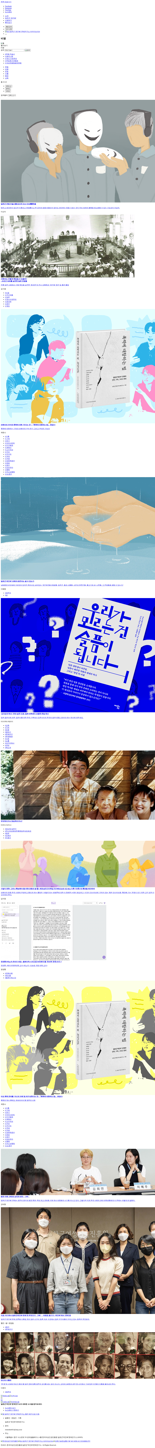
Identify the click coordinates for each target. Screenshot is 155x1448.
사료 (7, 293)
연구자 (8, 454)
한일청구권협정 (11, 61)
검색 (2, 50)
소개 (6, 16)
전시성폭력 (10, 472)
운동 (6, 71)
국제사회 (9, 973)
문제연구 (9, 734)
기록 (7, 436)
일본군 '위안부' (10, 18)
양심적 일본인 (10, 829)
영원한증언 (10, 461)
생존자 (8, 593)
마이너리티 (10, 443)
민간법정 (9, 445)
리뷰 (7, 730)
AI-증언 (8, 474)
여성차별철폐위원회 (13, 63)
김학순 (8, 835)
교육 (6, 78)
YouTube (8, 10)
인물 (6, 74)
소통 (7, 741)
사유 (7, 739)
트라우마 (9, 467)
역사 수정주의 (11, 59)
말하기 (8, 732)
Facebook (8, 6)
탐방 (6, 76)
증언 (7, 304)
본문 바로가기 (6, 2)
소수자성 (9, 450)
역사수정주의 (10, 299)
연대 (7, 456)
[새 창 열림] (22, 31)
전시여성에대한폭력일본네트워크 (18, 831)
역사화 (8, 975)
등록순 (8, 88)
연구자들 (9, 295)
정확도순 (8, 86)
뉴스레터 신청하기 (12, 1410)
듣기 (7, 441)
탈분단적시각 (10, 978)
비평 (6, 69)
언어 (7, 452)
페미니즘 (9, 56)
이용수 (8, 838)
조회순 (8, 91)
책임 (7, 306)
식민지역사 (9, 743)
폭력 (7, 470)
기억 (7, 439)
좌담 (7, 463)
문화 (6, 67)
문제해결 (9, 736)
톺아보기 (8, 22)
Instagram (8, 8)
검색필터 (4, 95)
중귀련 (8, 302)
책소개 (8, 748)
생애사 (8, 447)
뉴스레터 (8, 12)
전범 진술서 (10, 54)
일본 (7, 297)
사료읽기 (8, 20)
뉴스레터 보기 (10, 1408)
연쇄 (7, 459)
